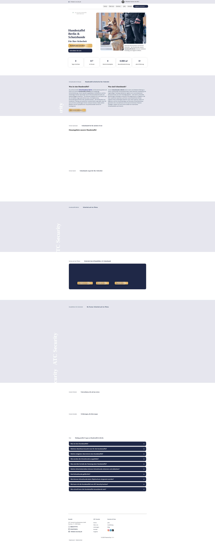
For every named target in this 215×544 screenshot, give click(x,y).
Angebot (95, 531)
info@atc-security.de (75, 2)
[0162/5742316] (69, 529)
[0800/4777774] (69, 526)
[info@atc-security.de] (69, 1)
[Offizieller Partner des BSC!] (123, 1)
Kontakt (130, 6)
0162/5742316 (74, 529)
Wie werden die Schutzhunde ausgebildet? (85, 459)
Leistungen (96, 527)
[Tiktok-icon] (113, 530)
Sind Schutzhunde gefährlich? (80, 474)
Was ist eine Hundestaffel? (79, 444)
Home (105, 6)
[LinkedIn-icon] (111, 530)
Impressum (72, 540)
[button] (118, 6)
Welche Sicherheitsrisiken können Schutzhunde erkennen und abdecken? (95, 469)
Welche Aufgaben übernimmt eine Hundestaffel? (87, 454)
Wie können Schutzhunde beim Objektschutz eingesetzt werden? (92, 479)
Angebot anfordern (140, 6)
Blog (109, 527)
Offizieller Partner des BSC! (132, 1)
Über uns (111, 6)
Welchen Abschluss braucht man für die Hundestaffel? (89, 449)
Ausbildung (110, 525)
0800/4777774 (74, 527)
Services (118, 6)
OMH (112, 537)
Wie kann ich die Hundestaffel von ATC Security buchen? (89, 484)
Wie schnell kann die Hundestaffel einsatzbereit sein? (88, 489)
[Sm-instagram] (108, 530)
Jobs (124, 6)
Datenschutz (79, 540)
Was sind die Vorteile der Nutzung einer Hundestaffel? (89, 464)
